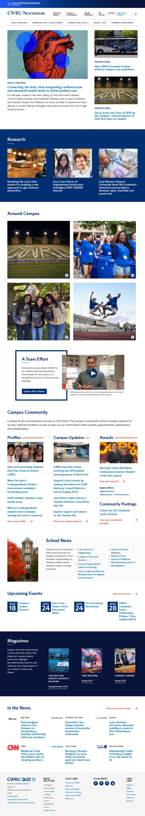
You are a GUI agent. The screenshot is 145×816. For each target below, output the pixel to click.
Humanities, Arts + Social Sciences (47, 23)
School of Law (118, 556)
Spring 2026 (87, 680)
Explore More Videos (34, 391)
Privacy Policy (23, 799)
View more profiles (16, 521)
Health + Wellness (19, 23)
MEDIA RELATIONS (49, 780)
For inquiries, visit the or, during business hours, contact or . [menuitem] (49, 797)
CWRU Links (129, 780)
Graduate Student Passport (24, 606)
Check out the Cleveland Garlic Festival (115, 512)
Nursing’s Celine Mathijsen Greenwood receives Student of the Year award (117, 471)
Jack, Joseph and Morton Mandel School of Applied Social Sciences (91, 574)
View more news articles (118, 708)
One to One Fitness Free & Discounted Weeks (60, 608)
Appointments (107, 491)
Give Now (129, 791)
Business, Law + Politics (78, 23)
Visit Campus (131, 795)
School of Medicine (121, 559)
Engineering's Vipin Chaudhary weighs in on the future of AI (121, 755)
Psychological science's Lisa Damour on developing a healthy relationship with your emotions (33, 730)
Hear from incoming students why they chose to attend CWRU (25, 470)
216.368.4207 (49, 804)
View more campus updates (67, 521)
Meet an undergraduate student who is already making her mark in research (24, 511)
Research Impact (57, 14)
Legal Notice (12, 799)
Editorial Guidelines (72, 789)
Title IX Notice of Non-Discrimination (21, 803)
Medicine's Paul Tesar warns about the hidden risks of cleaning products (32, 755)
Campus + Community (71, 14)
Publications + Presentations (114, 494)
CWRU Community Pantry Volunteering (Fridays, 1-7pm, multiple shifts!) (127, 611)
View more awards (109, 481)
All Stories (102, 14)
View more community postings (111, 522)
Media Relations (89, 14)
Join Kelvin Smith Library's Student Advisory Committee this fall (71, 501)
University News (102, 62)
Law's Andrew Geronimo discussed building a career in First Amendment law (121, 728)
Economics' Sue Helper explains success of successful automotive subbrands (77, 728)
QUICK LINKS (71, 779)
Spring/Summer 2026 (58, 686)
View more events (122, 593)
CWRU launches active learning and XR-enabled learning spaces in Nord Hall (71, 470)
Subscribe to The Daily (73, 792)
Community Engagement (122, 23)
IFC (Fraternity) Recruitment (94, 605)
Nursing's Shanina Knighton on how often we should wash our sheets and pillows (77, 757)
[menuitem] (19, 23)
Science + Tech (99, 23)
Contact (111, 13)
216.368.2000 (12, 796)
